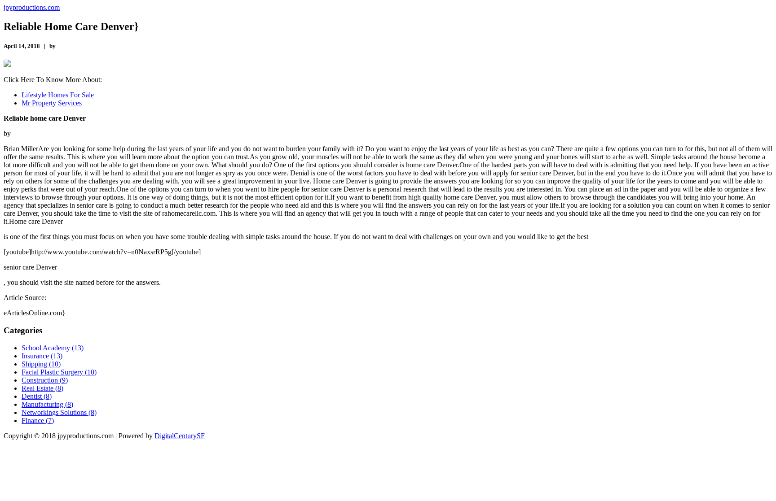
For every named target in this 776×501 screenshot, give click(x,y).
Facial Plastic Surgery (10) (59, 372)
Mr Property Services (52, 103)
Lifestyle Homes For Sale (58, 95)
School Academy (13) (53, 348)
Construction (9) (45, 380)
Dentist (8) (37, 396)
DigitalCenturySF (179, 436)
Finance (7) (38, 420)
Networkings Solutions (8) (59, 412)
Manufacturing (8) (47, 404)
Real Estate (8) (42, 388)
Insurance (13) (42, 356)
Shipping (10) (41, 364)
